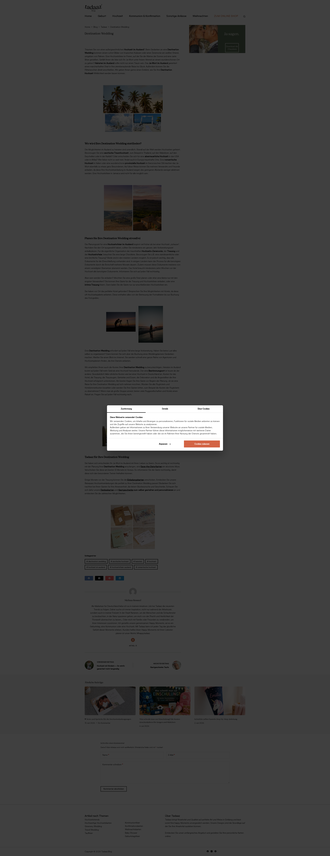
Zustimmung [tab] (126, 409)
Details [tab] (165, 409)
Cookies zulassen (201, 444)
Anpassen (163, 444)
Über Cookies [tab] (204, 409)
